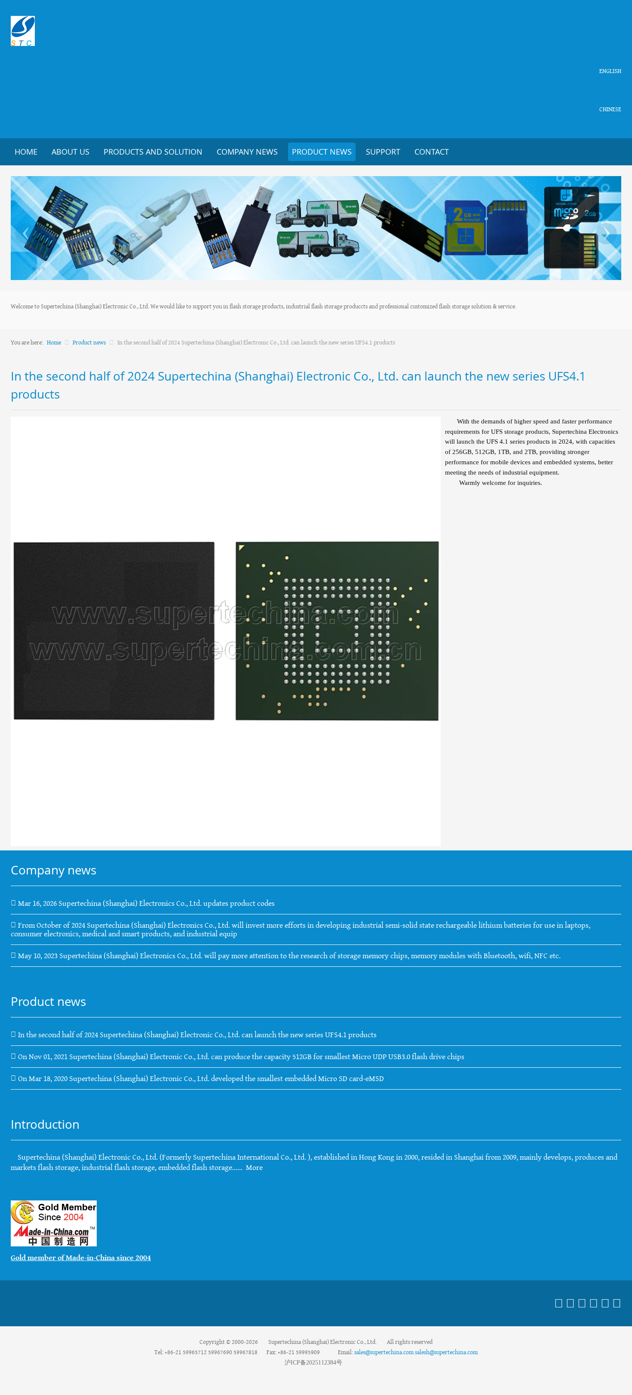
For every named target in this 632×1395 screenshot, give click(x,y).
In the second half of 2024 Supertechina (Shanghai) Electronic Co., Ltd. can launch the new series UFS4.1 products (197, 1034)
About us (70, 151)
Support (383, 151)
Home (26, 151)
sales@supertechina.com (384, 1352)
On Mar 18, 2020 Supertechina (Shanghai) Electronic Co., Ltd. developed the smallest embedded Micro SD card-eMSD (201, 1078)
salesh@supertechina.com (446, 1352)
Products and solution (153, 151)
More (254, 1167)
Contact (431, 151)
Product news (322, 151)
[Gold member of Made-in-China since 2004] (54, 1222)
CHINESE (610, 109)
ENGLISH (610, 71)
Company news (247, 151)
